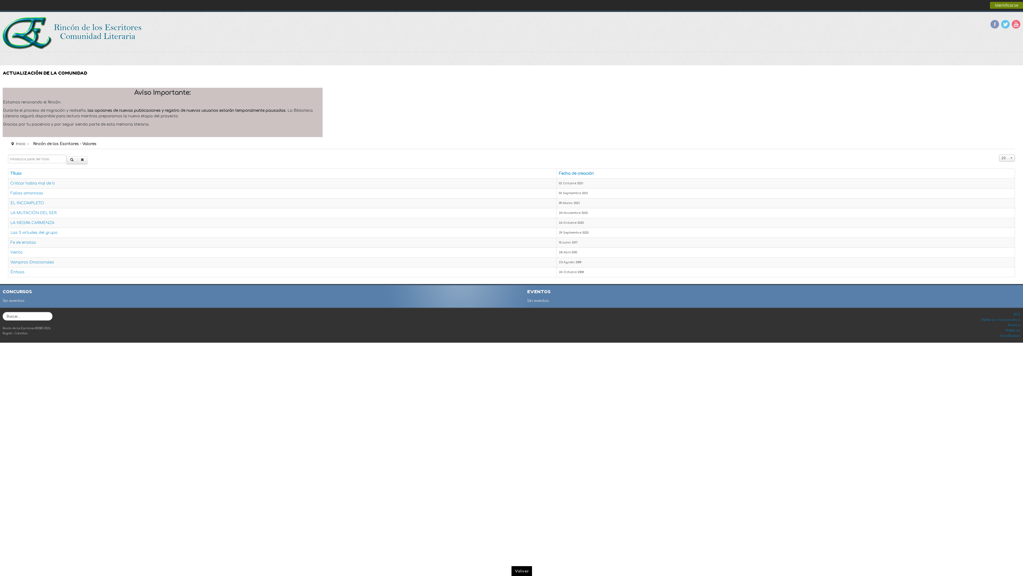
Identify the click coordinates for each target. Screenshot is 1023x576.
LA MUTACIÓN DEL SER (33, 213)
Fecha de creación (576, 173)
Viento (16, 252)
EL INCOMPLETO (27, 203)
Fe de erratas (23, 243)
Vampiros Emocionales (32, 262)
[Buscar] (72, 160)
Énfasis (17, 272)
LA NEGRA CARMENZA (32, 223)
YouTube (1016, 24)
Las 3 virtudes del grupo (34, 233)
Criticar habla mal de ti (32, 183)
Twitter (1005, 24)
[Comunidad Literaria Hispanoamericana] (73, 33)
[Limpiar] (82, 160)
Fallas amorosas (26, 193)
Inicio (21, 144)
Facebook (994, 24)
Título (16, 173)
